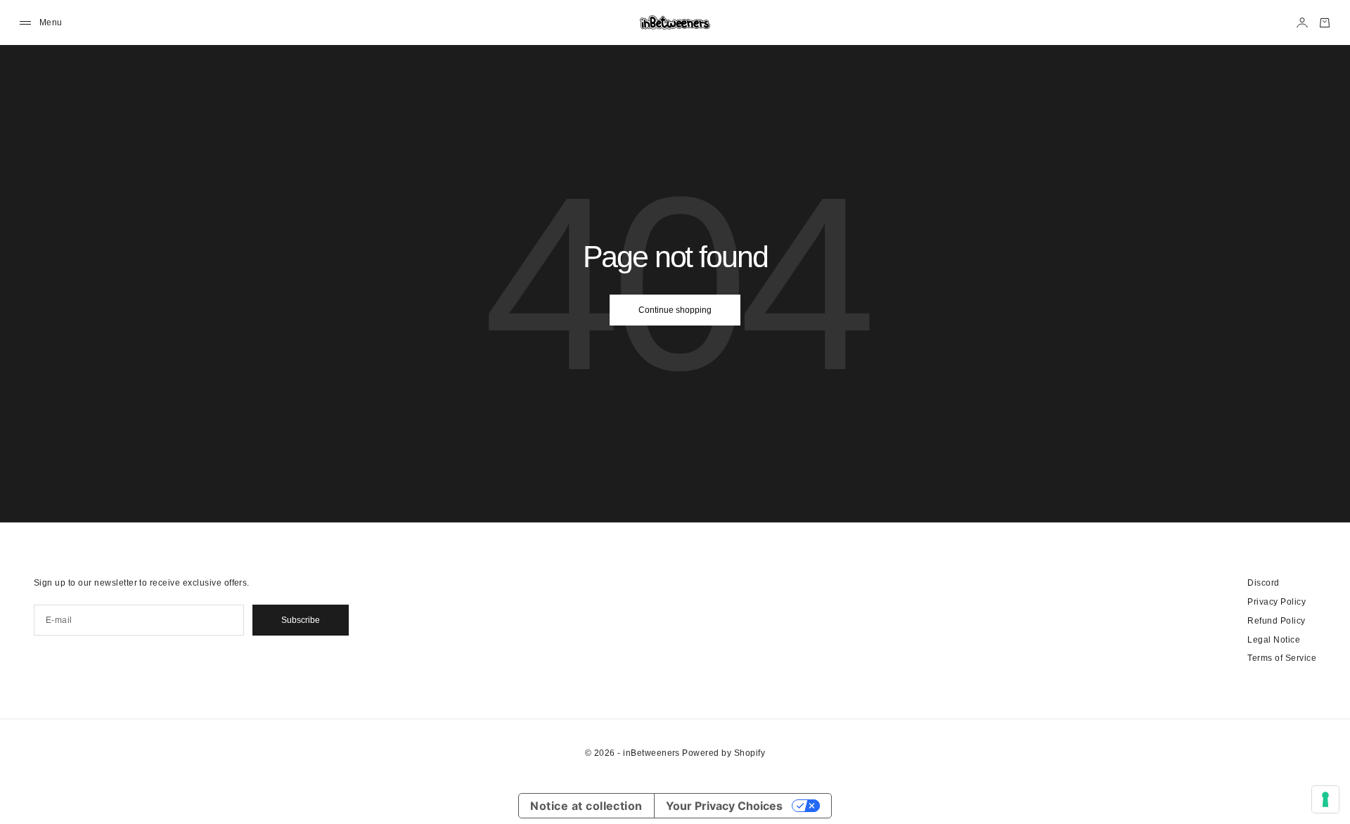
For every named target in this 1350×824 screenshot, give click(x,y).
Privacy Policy (1276, 602)
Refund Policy (1276, 621)
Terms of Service (1281, 658)
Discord (1263, 583)
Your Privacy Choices (724, 806)
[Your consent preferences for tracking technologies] (1325, 799)
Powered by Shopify (723, 753)
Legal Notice (1273, 640)
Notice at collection (586, 806)
